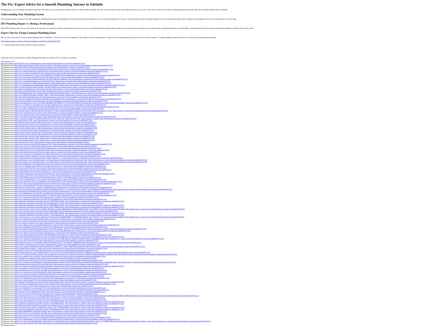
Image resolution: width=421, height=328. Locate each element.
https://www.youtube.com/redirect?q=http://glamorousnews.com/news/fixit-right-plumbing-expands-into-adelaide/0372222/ (57, 73)
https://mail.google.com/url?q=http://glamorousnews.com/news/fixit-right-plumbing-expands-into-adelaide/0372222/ (55, 140)
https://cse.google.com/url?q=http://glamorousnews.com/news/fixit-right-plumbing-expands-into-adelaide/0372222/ (54, 130)
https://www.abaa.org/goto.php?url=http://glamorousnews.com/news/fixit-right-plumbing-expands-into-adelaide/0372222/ (57, 197)
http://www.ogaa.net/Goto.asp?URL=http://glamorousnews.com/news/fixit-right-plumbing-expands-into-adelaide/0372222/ (57, 315)
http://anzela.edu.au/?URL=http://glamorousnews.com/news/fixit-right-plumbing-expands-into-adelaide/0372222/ (54, 120)
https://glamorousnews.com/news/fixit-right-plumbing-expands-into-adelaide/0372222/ (31, 41)
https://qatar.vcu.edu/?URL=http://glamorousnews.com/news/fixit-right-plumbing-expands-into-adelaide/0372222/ (54, 176)
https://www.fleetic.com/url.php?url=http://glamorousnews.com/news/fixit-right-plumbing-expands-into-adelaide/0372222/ (57, 233)
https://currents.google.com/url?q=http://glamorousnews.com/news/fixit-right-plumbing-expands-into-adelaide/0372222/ (56, 128)
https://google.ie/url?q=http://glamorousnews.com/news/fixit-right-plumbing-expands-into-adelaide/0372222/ (52, 142)
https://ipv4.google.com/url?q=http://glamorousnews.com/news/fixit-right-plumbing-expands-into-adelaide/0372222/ (55, 136)
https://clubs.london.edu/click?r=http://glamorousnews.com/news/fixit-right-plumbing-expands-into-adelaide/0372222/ (55, 172)
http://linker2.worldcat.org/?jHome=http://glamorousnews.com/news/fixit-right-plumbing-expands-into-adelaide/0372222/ (57, 250)
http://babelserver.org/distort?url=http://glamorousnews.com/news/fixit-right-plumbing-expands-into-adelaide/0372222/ (56, 258)
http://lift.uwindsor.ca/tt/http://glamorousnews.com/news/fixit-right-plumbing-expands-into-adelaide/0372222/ (52, 67)
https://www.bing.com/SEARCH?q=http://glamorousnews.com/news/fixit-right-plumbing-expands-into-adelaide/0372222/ (43, 63)
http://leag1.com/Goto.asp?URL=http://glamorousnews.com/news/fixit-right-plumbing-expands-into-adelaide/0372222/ (56, 280)
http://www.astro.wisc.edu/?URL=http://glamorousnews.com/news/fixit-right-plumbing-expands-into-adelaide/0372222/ (56, 323)
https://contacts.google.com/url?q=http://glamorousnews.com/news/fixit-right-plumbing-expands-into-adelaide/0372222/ (56, 132)
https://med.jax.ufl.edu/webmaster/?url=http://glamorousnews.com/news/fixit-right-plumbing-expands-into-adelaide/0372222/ (58, 156)
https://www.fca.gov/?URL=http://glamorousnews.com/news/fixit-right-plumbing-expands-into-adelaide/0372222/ (54, 286)
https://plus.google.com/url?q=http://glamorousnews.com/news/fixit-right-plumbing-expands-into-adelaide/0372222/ (55, 138)
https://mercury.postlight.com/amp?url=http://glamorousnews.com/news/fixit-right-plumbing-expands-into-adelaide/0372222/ (58, 244)
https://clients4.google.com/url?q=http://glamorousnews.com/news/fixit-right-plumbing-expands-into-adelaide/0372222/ (56, 134)
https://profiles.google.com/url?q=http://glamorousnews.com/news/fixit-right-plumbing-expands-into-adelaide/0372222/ (56, 126)
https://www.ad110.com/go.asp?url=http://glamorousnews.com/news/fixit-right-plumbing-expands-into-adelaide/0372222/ (57, 241)
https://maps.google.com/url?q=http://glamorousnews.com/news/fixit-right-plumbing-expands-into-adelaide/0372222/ (55, 115)
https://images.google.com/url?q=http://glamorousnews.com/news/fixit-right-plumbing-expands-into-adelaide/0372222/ (56, 122)
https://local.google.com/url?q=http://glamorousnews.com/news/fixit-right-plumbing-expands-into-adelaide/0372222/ (55, 124)
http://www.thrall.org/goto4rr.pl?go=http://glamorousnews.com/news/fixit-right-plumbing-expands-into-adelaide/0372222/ (57, 223)
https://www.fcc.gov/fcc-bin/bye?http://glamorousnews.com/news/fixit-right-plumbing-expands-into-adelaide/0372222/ (56, 146)
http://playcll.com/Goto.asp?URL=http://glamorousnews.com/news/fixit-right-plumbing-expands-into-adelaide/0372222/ (56, 294)
